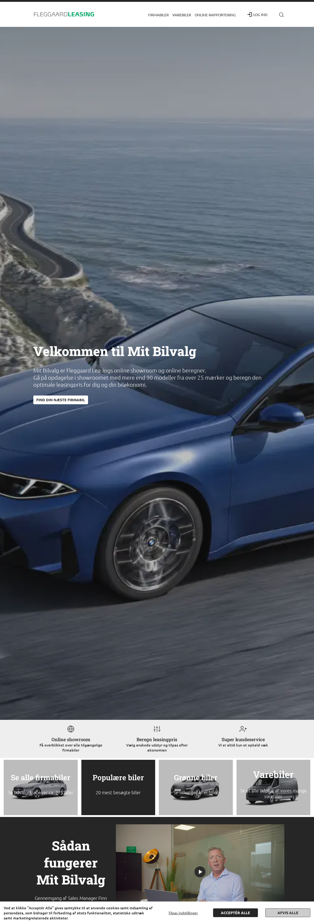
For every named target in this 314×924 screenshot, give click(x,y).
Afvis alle (287, 912)
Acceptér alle (235, 912)
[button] (158, 14)
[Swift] (64, 14)
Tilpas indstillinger (183, 912)
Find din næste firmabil (60, 399)
